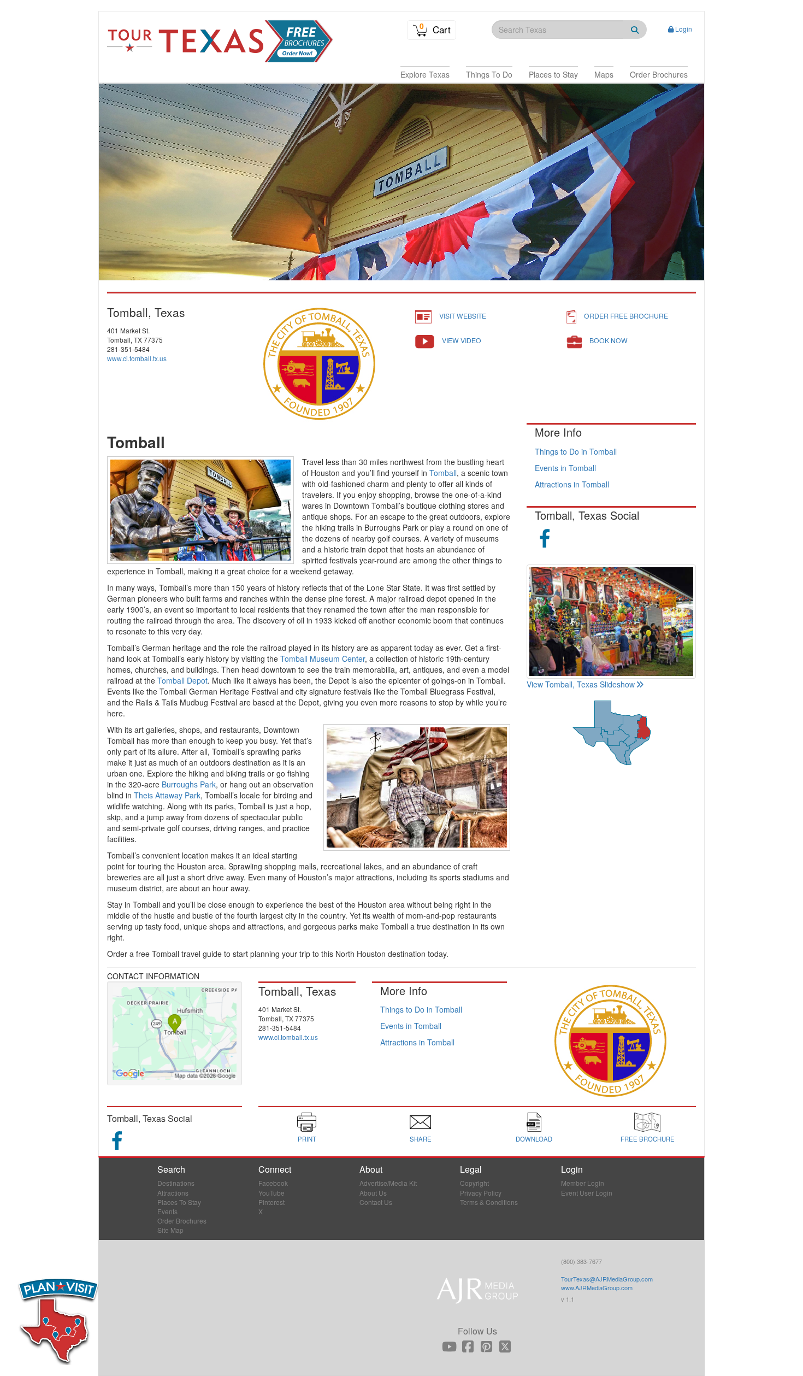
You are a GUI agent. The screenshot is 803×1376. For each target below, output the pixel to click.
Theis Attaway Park (167, 795)
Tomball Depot (182, 680)
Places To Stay (179, 1202)
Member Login (582, 1182)
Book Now (608, 340)
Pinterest (271, 1202)
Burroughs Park (189, 784)
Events (167, 1211)
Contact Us (375, 1202)
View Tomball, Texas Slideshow (581, 684)
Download (534, 1138)
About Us (373, 1192)
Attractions (172, 1192)
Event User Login (586, 1192)
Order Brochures (181, 1220)
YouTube (271, 1192)
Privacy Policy (480, 1192)
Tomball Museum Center (322, 658)
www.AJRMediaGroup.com (597, 1287)
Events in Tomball (565, 467)
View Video (461, 340)
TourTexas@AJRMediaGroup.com (607, 1278)
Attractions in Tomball (572, 484)
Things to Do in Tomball (576, 451)
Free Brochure (648, 1138)
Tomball (443, 472)
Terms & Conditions (489, 1202)
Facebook (273, 1182)
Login (683, 28)
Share (421, 1138)
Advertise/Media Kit (388, 1182)
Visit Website (462, 315)
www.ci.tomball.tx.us (137, 358)
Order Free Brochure (626, 315)
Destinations (175, 1182)
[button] (425, 74)
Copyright (474, 1182)
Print (307, 1138)
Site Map (170, 1229)
